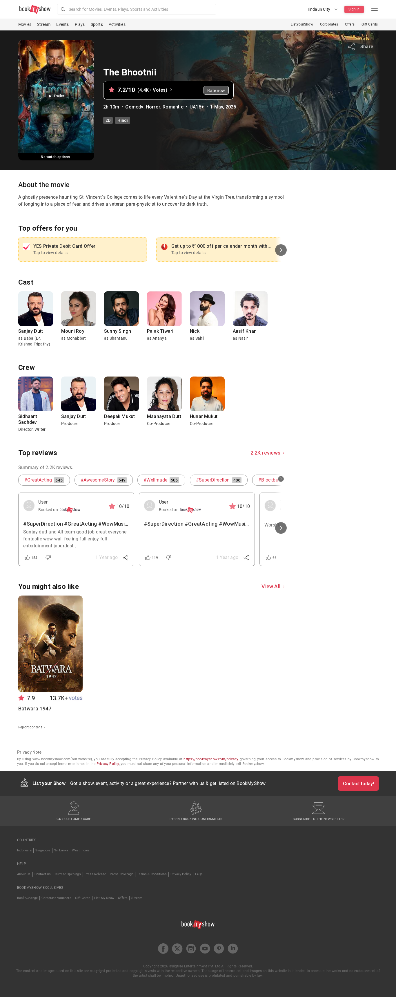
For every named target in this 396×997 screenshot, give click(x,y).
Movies (24, 24)
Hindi (122, 120)
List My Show (104, 898)
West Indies (81, 850)
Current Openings (68, 874)
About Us (24, 874)
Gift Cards (370, 24)
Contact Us (42, 874)
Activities (117, 24)
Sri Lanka (61, 850)
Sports (97, 24)
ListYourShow (302, 24)
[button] (136, 9)
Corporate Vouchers (56, 898)
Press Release (95, 874)
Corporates (329, 24)
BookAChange (27, 898)
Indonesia (24, 850)
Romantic (173, 107)
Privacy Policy (108, 764)
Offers (350, 24)
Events (62, 24)
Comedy (134, 107)
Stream (43, 24)
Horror (153, 107)
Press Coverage (121, 874)
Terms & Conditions (152, 874)
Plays (80, 24)
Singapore (42, 850)
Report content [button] (30, 727)
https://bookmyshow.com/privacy (211, 759)
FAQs (199, 874)
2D (108, 120)
